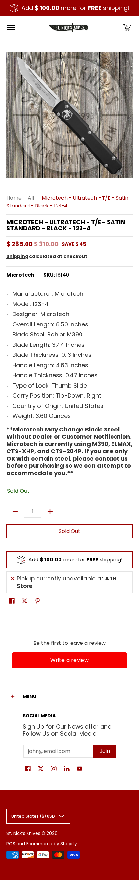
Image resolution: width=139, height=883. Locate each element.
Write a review (69, 660)
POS (10, 844)
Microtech (20, 275)
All (31, 198)
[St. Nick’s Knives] (68, 27)
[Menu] (10, 27)
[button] (127, 27)
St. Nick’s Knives (23, 833)
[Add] (50, 511)
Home (14, 198)
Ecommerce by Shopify (51, 844)
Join (105, 751)
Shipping (17, 256)
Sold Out (69, 531)
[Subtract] (15, 511)
